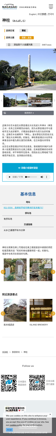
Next (48, 70)
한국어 (51, 14)
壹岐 (24, 30)
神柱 (25, 352)
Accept (9, 430)
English (32, 14)
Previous (7, 70)
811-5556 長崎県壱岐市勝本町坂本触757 (23, 207)
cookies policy (16, 425)
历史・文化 (27, 37)
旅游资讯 (16, 352)
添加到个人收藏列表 (23, 44)
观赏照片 (28, 113)
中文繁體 (42, 14)
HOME (5, 352)
